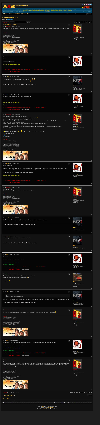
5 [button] (86, 22)
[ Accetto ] (47, 11)
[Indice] (9, 6)
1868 (77, 283)
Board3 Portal (44, 408)
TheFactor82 (75, 34)
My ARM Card (6, 43)
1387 (77, 105)
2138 (77, 87)
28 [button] (89, 22)
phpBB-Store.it (50, 407)
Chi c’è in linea (5, 398)
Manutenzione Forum (10, 17)
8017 (77, 36)
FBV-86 (74, 281)
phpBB (43, 406)
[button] (77, 22)
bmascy (74, 66)
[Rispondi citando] (69, 25)
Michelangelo (10, 19)
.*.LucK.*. (74, 85)
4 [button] (84, 22)
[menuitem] (76, 402)
